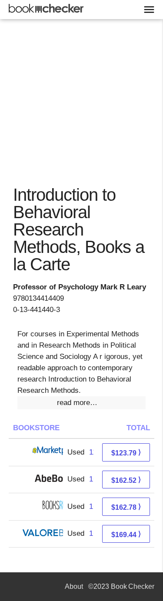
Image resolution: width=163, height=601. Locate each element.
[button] (81, 402)
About (74, 586)
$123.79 (126, 452)
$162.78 (126, 507)
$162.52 (126, 480)
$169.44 (126, 534)
